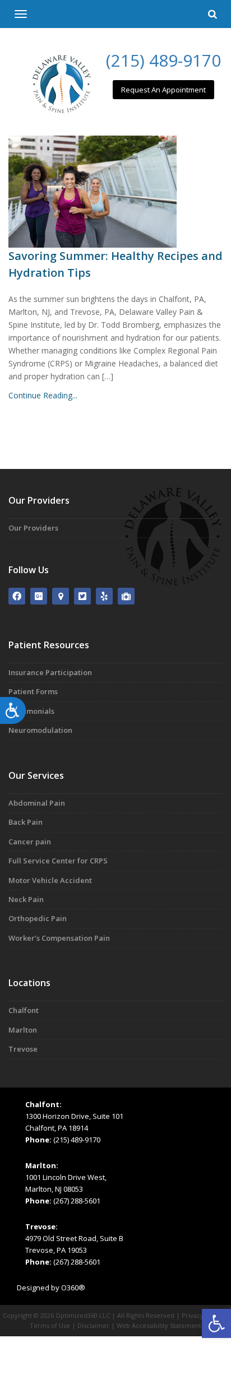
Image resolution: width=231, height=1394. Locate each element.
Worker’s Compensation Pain (59, 938)
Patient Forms (33, 691)
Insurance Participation (50, 672)
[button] (216, 1323)
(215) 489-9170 (163, 60)
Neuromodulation (40, 730)
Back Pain (25, 822)
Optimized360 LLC (83, 1315)
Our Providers (33, 528)
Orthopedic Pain (37, 918)
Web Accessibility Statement (159, 1325)
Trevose (23, 1049)
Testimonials (31, 711)
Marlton (22, 1030)
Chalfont (23, 1010)
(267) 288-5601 (76, 1201)
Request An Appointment (163, 90)
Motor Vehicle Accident (50, 880)
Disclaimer (93, 1325)
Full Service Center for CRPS (58, 861)
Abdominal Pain (36, 803)
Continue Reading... (42, 395)
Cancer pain (29, 842)
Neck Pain (26, 899)
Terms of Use (50, 1325)
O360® (73, 1288)
